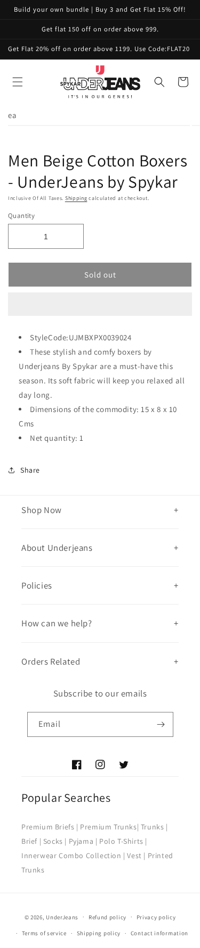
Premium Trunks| (109, 827)
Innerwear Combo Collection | (73, 855)
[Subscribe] (161, 724)
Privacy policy (156, 917)
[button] (100, 304)
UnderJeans (62, 916)
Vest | (136, 855)
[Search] (159, 82)
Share (30, 470)
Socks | (55, 841)
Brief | (31, 841)
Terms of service (44, 933)
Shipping (76, 198)
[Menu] (17, 82)
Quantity (21, 215)
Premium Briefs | (49, 827)
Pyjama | (83, 841)
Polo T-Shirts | (123, 841)
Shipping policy (99, 933)
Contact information (159, 933)
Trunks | (154, 827)
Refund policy (107, 917)
